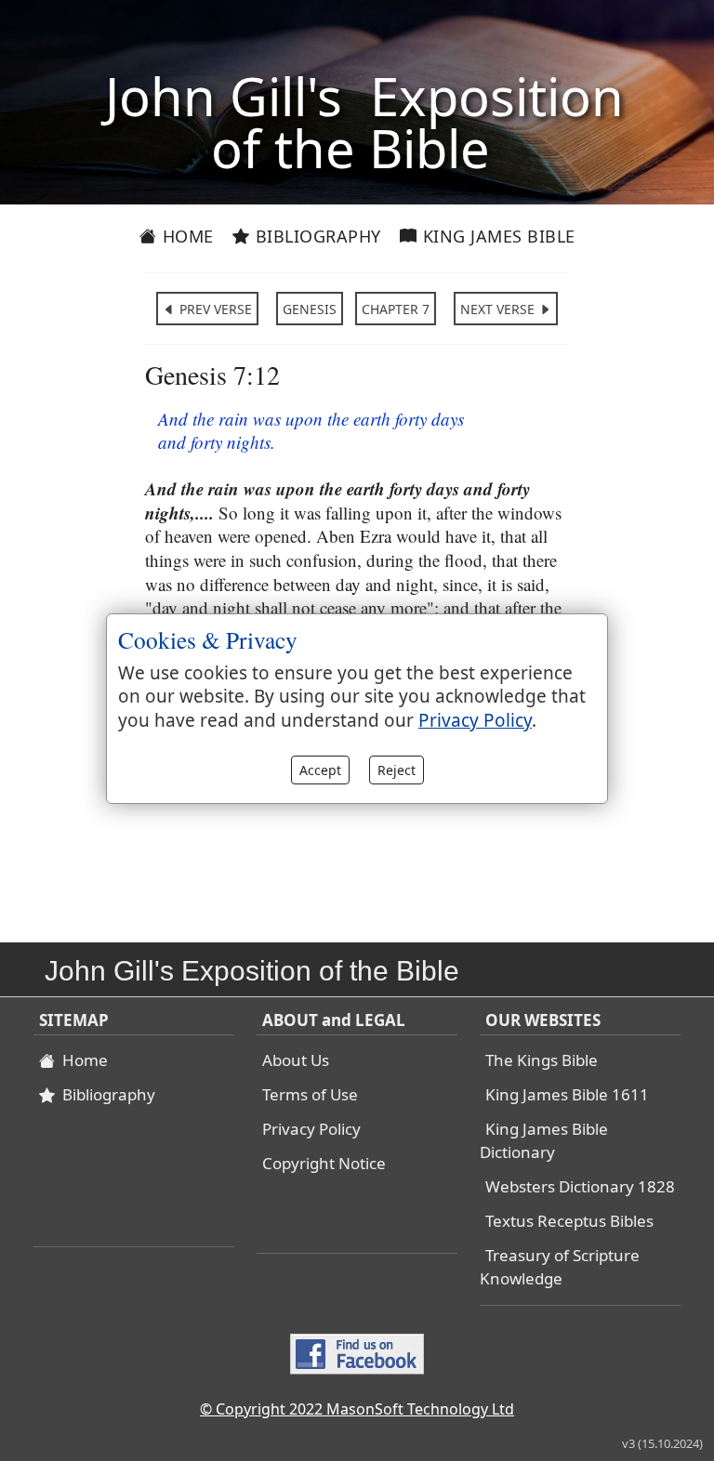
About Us (295, 1060)
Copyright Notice (324, 1163)
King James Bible (496, 236)
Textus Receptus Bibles (569, 1220)
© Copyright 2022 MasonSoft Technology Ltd (357, 1409)
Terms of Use (310, 1094)
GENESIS (310, 309)
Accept (320, 770)
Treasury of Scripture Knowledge (560, 1266)
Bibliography (315, 236)
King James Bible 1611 (567, 1094)
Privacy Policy (311, 1128)
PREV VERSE (214, 309)
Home (185, 236)
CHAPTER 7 (396, 309)
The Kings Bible (541, 1060)
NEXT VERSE (499, 309)
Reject (396, 770)
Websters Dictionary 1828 (580, 1186)
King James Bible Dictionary (544, 1140)
